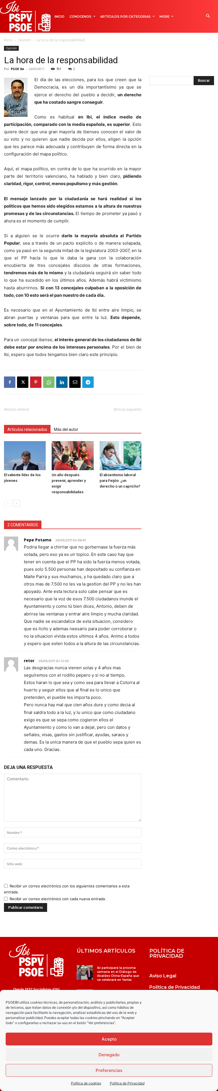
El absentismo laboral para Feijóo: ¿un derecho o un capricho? (120, 480)
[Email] (75, 382)
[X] (22, 382)
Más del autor (66, 429)
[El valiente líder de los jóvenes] (25, 455)
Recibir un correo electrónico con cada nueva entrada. (58, 898)
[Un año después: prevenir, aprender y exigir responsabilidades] (72, 455)
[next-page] (16, 503)
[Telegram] (88, 382)
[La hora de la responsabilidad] (36, 960)
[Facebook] (9, 382)
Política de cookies (86, 1083)
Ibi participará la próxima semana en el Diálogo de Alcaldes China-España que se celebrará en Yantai (118, 974)
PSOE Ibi (17, 69)
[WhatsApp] (48, 382)
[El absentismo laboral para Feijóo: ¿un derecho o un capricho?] (120, 455)
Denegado (109, 1054)
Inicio (8, 40)
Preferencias (109, 1070)
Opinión (24, 40)
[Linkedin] (62, 382)
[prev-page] (7, 503)
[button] (208, 16)
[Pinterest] (35, 382)
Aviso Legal (162, 976)
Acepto (109, 1039)
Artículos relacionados (27, 429)
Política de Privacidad (127, 1083)
